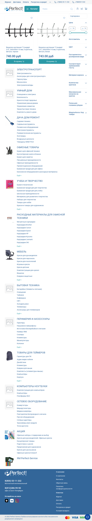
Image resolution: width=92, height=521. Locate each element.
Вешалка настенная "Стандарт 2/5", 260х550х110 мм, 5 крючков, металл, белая (52, 49)
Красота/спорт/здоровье (27, 100)
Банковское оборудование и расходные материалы (37, 172)
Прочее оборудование (25, 417)
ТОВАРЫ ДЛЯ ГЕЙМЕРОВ (31, 352)
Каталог (34, 9)
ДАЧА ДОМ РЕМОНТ (28, 117)
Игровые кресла (23, 264)
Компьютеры (22, 374)
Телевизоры (21, 307)
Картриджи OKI (23, 242)
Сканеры (20, 335)
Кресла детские (23, 267)
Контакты (59, 479)
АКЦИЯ (21, 431)
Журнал (8, 2)
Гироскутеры (22, 79)
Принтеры (21, 323)
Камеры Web (22, 332)
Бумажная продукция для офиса (30, 169)
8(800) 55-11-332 (13, 481)
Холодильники (23, 304)
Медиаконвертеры (24, 411)
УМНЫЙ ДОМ (24, 90)
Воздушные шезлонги (25, 139)
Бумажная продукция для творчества (32, 188)
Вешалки (20, 273)
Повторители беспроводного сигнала (31, 414)
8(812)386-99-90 (13, 488)
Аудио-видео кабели (25, 359)
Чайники (20, 295)
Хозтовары (21, 136)
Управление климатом (26, 106)
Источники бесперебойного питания (31, 329)
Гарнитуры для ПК (24, 356)
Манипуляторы (23, 340)
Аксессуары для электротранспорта (31, 76)
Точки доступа (22, 426)
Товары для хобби (24, 202)
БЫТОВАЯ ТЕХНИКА (28, 285)
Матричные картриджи (26, 222)
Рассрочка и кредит (39, 2)
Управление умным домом (27, 103)
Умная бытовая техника (26, 109)
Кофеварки (21, 298)
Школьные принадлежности (28, 194)
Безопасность (22, 97)
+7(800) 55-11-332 (63, 2)
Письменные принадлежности (29, 160)
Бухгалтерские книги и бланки (29, 154)
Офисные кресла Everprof (27, 453)
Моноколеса (22, 82)
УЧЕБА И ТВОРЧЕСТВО (30, 181)
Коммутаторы (22, 405)
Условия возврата (62, 511)
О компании (60, 476)
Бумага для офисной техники (28, 151)
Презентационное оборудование (30, 166)
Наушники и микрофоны (26, 326)
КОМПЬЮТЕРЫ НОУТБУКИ (32, 386)
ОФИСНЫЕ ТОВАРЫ (28, 147)
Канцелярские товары (25, 441)
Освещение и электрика (26, 94)
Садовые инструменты (26, 124)
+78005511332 (80, 2)
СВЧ (18, 301)
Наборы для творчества (26, 200)
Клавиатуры (22, 338)
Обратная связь (62, 483)
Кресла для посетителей (26, 261)
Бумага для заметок (25, 157)
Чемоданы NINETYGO (25, 142)
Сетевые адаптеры (24, 420)
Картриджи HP (22, 234)
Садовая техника (23, 121)
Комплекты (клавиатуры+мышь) (30, 371)
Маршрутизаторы (24, 408)
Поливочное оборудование (27, 127)
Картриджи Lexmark (25, 239)
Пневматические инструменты (29, 133)
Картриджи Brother (24, 225)
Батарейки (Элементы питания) (29, 289)
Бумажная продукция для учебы (30, 191)
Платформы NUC (23, 396)
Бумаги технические (25, 185)
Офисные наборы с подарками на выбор (33, 435)
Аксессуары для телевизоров (28, 310)
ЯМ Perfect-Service (27, 458)
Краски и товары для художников (30, 205)
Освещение (21, 292)
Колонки (20, 343)
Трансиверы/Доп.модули (27, 423)
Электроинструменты (25, 130)
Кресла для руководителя (27, 255)
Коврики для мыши (24, 368)
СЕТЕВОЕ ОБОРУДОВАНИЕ (32, 401)
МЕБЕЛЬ (21, 251)
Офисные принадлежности (27, 163)
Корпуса (20, 377)
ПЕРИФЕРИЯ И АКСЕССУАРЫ (33, 319)
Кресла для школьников (26, 450)
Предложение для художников (29, 447)
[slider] (70, 33)
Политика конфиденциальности (64, 488)
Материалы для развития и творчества (32, 197)
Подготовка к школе (25, 444)
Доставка (17, 2)
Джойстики (21, 362)
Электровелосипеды (25, 85)
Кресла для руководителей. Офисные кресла (34, 438)
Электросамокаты (24, 73)
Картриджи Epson (24, 231)
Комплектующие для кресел (28, 270)
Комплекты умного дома (26, 112)
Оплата (26, 2)
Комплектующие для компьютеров (30, 390)
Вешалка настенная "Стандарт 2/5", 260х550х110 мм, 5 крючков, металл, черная (19, 49)
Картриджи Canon (24, 228)
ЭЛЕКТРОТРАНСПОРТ (29, 69)
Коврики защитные (24, 276)
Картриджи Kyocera (24, 237)
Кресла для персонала (25, 258)
